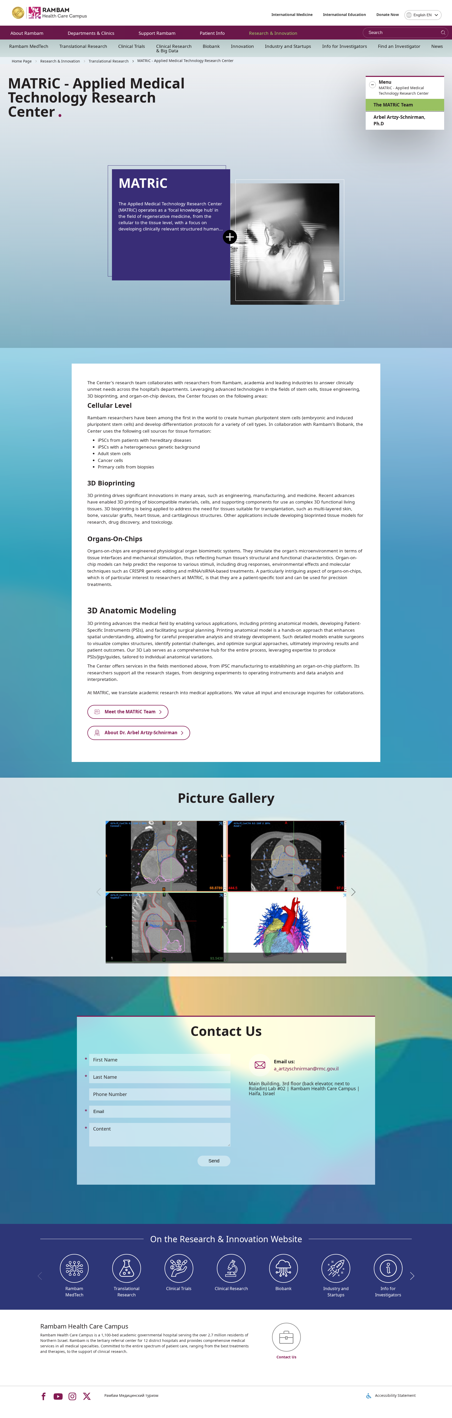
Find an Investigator (399, 46)
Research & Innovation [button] (273, 33)
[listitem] (226, 892)
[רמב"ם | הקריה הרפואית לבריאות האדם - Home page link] (49, 12)
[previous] (100, 892)
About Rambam (26, 33)
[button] (405, 88)
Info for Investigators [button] (344, 46)
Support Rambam (157, 33)
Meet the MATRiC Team (130, 712)
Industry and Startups (288, 46)
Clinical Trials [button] (131, 46)
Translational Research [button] (83, 46)
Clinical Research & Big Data (174, 48)
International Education (344, 14)
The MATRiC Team (393, 105)
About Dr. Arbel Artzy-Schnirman (140, 733)
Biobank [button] (211, 46)
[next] (351, 892)
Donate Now (387, 14)
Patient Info (212, 33)
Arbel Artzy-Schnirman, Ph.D (399, 120)
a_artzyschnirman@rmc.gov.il (306, 1068)
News (437, 46)
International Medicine (292, 14)
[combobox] (423, 15)
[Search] (443, 33)
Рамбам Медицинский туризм (131, 1395)
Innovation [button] (242, 46)
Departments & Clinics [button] (91, 33)
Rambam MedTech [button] (28, 46)
